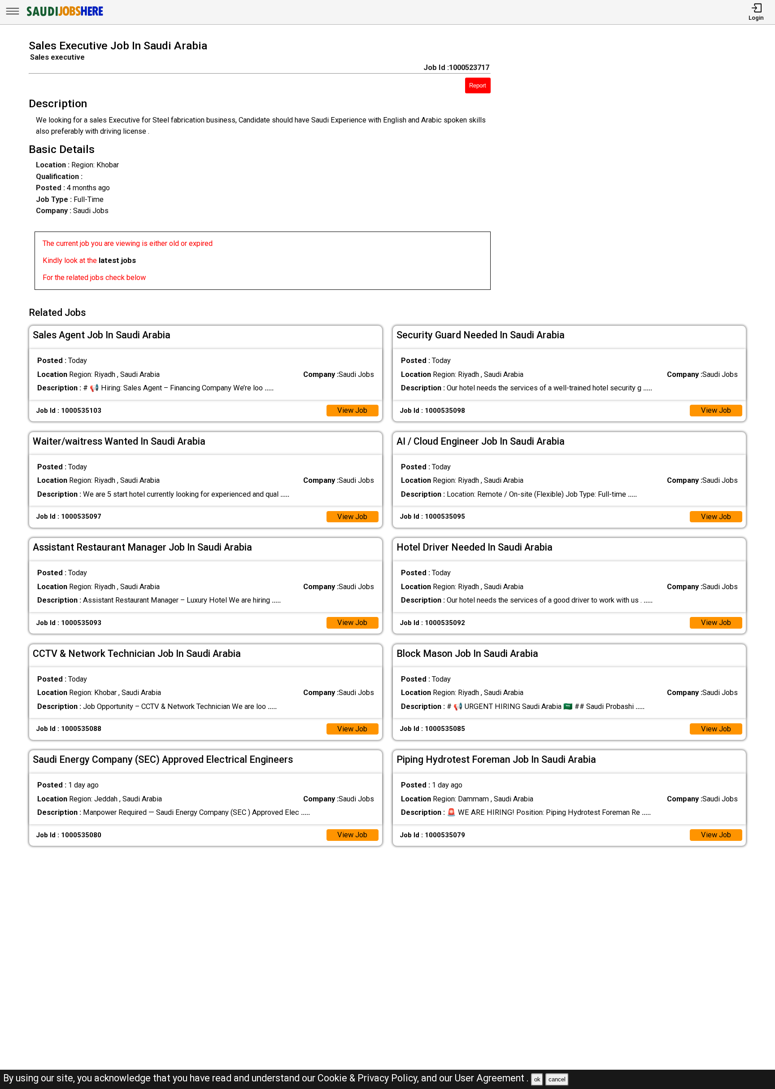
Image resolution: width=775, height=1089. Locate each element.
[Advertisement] (632, 167)
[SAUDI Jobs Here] (64, 15)
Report (477, 85)
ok (537, 1079)
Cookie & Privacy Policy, (369, 1078)
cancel (557, 1079)
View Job (352, 410)
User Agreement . (492, 1078)
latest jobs (117, 260)
